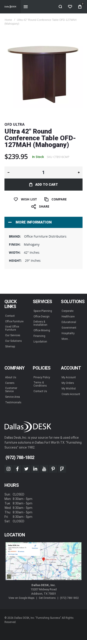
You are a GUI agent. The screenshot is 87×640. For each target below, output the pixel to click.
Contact (10, 315)
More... (66, 338)
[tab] (43, 222)
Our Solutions (13, 340)
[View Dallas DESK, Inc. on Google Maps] (43, 561)
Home (8, 19)
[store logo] (10, 6)
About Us (10, 377)
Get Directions (47, 598)
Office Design (41, 316)
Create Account (71, 394)
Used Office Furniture (12, 328)
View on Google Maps (21, 598)
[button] (8, 172)
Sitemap (10, 346)
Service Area (12, 396)
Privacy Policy (41, 377)
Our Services (12, 335)
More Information (34, 222)
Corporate (67, 311)
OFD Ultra (14, 124)
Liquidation (40, 341)
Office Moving (41, 330)
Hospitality (68, 333)
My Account (69, 377)
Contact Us (40, 391)
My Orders (68, 383)
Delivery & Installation (40, 323)
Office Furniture (14, 321)
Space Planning (42, 311)
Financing (39, 336)
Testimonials (13, 402)
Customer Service (11, 390)
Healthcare (68, 316)
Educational (69, 322)
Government (69, 327)
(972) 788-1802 (69, 598)
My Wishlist (69, 388)
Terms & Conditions (40, 384)
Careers (9, 383)
